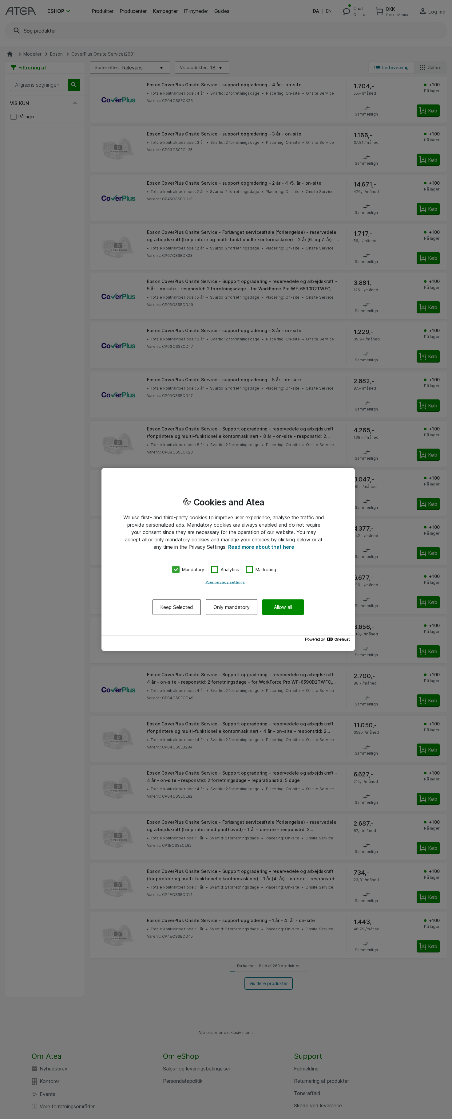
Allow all (283, 607)
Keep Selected (176, 607)
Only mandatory (231, 607)
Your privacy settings (225, 582)
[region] (228, 559)
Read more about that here (261, 547)
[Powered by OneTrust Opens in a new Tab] (328, 641)
